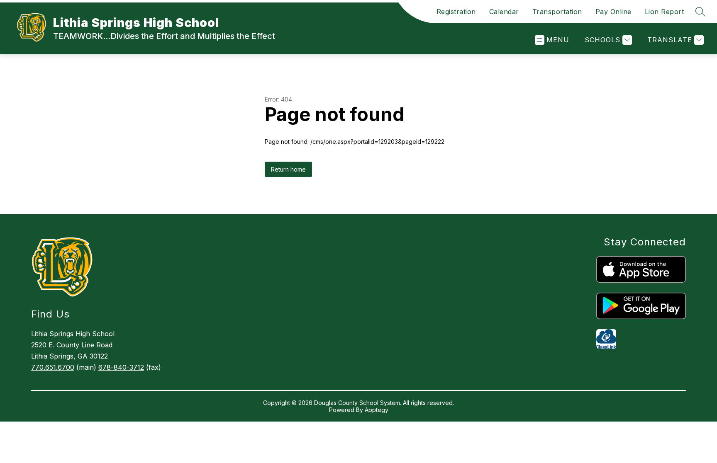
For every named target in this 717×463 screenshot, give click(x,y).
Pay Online (613, 11)
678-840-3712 (121, 367)
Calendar (504, 11)
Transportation (557, 11)
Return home (288, 169)
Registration (456, 11)
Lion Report (664, 11)
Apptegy (376, 409)
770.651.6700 (52, 367)
